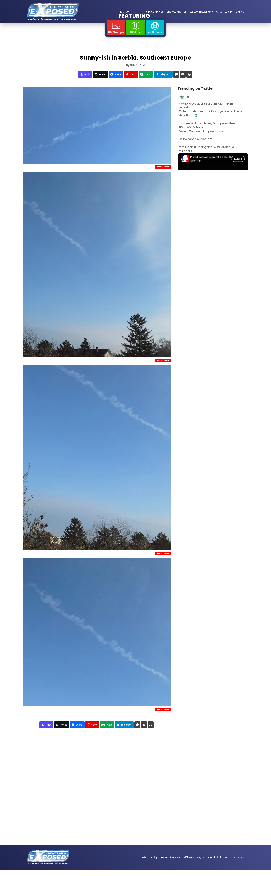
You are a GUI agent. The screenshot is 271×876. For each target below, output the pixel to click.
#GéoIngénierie (205, 147)
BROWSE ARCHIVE (176, 11)
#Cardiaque (225, 147)
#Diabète (185, 151)
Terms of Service (170, 857)
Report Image (163, 167)
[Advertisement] (208, 199)
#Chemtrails (187, 111)
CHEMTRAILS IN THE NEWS (230, 11)
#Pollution (185, 147)
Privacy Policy (149, 857)
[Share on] (176, 74)
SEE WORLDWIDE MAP (201, 11)
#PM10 (183, 104)
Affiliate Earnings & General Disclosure (205, 857)
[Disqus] (97, 776)
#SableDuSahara (190, 127)
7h (188, 97)
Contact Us (237, 857)
